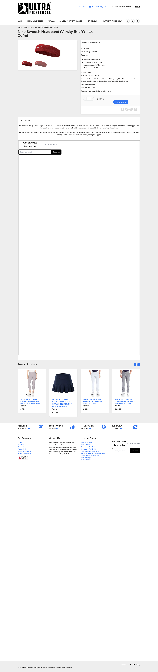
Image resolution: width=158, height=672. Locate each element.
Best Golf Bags (86, 457)
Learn (20, 21)
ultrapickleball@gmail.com (100, 7)
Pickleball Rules (86, 445)
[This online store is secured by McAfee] (23, 458)
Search (20, 442)
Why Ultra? (25, 120)
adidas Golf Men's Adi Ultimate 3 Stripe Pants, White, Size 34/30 (61, 401)
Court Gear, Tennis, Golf (112, 21)
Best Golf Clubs (86, 460)
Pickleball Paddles (35, 21)
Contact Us (21, 447)
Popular (51, 21)
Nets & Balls (92, 21)
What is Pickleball (86, 442)
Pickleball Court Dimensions (90, 451)
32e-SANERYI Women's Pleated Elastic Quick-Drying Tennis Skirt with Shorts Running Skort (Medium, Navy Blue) (30, 403)
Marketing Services (24, 451)
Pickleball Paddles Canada (90, 455)
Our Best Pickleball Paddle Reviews (93, 453)
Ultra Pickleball (28, 667)
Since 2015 (82, 7)
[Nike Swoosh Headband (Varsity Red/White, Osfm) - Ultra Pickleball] (47, 50)
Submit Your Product (24, 453)
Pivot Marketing (135, 665)
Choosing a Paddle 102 (88, 449)
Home (20, 27)
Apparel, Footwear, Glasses (71, 21)
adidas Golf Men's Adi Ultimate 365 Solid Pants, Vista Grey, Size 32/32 (93, 401)
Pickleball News (23, 449)
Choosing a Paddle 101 (88, 447)
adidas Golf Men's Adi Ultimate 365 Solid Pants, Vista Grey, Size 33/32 (125, 401)
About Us (21, 445)
